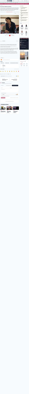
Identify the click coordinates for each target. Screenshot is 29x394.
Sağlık (13, 2)
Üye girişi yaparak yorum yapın (9, 85)
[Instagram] (3, 0)
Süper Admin (4, 65)
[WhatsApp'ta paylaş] (4, 74)
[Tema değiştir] (26, 2)
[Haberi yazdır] (15, 13)
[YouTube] (4, 0)
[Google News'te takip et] (16, 76)
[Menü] (28, 2)
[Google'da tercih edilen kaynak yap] (18, 76)
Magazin (11, 2)
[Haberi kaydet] (14, 13)
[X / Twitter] (2, 0)
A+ (18, 13)
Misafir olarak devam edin (15, 85)
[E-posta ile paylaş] (8, 74)
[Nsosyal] (0, 0)
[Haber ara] (28, 0)
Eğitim (17, 2)
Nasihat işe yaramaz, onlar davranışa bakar (26, 28)
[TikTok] (5, 0)
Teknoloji (15, 2)
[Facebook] (1, 0)
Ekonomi (5, 2)
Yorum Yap (13, 35)
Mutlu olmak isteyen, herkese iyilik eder (22, 28)
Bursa (1, 2)
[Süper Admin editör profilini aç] (1, 65)
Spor (9, 2)
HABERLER (1, 5)
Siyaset (7, 2)
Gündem (3, 2)
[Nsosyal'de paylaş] (5, 35)
